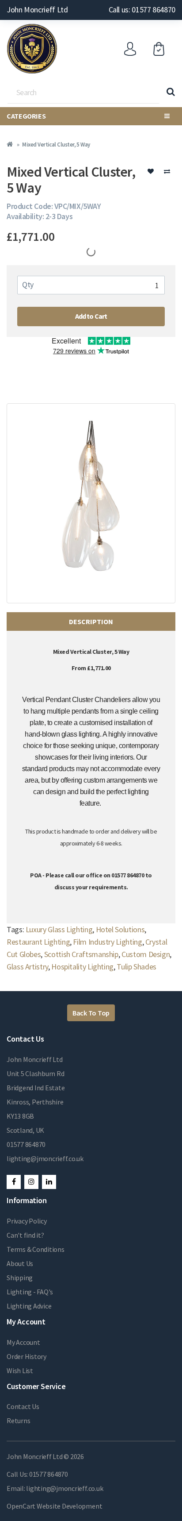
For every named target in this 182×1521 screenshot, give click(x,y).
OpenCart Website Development (54, 1506)
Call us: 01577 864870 (142, 9)
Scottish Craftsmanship (81, 954)
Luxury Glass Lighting (59, 929)
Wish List (20, 1370)
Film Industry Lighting (107, 942)
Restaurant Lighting (38, 942)
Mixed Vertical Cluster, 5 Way (56, 144)
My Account (23, 1342)
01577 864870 (26, 1144)
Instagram (31, 1182)
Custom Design (145, 954)
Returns (18, 1420)
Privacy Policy (27, 1220)
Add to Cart (91, 316)
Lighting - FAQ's (30, 1291)
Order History (26, 1356)
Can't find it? (25, 1235)
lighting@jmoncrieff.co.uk (45, 1158)
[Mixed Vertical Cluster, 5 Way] (91, 503)
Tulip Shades (136, 966)
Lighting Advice (29, 1305)
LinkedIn (49, 1182)
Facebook (14, 1182)
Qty (28, 284)
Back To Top (91, 1012)
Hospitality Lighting (82, 966)
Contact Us (23, 1406)
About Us (20, 1263)
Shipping (20, 1277)
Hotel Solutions (120, 929)
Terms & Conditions (35, 1249)
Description (91, 621)
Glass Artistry (27, 966)
